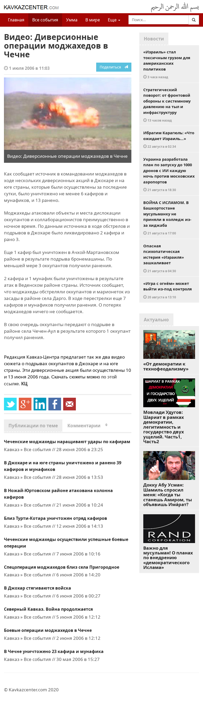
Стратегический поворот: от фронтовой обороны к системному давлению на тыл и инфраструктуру (167, 105)
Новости (154, 39)
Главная (16, 20)
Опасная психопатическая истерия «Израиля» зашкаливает (163, 258)
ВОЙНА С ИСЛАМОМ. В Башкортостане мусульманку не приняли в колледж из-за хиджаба (167, 217)
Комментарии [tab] (87, 426)
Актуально (156, 320)
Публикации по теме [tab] (33, 426)
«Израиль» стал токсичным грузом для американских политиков (166, 64)
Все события (45, 20)
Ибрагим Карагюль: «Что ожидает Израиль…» (168, 139)
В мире (92, 20)
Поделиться (112, 67)
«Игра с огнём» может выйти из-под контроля (167, 290)
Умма (71, 20)
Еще (113, 20)
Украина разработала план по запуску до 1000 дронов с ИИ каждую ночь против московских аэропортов (169, 174)
